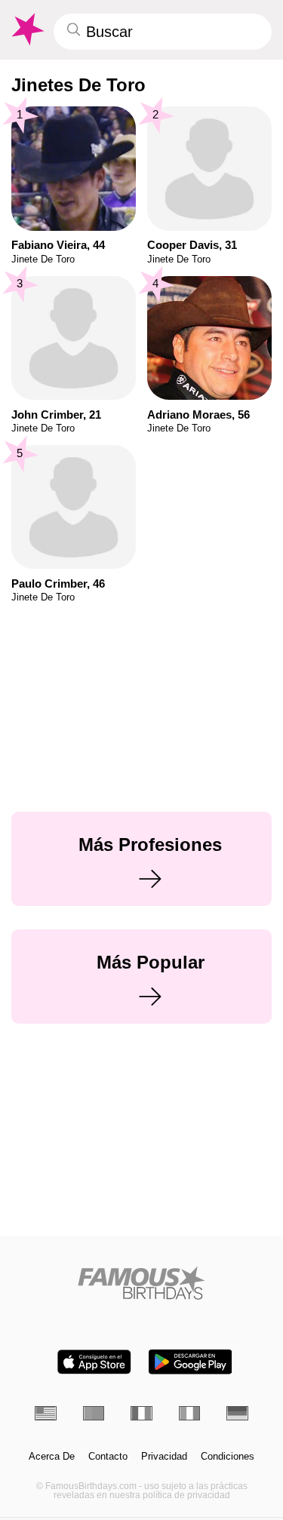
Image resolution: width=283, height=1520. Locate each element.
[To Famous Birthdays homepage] (26, 29)
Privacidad (164, 1456)
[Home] (141, 1283)
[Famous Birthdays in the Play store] (190, 1362)
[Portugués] (94, 1413)
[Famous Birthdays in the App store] (94, 1362)
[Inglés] (46, 1413)
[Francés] (141, 1413)
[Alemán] (237, 1413)
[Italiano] (190, 1413)
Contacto (108, 1456)
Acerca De (52, 1456)
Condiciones (227, 1456)
